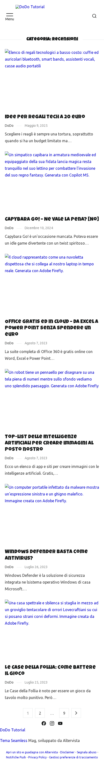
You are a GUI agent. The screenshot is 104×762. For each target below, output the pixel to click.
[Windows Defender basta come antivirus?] (52, 515)
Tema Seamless (13, 740)
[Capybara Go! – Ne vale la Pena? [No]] (52, 182)
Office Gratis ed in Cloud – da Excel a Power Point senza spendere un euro (51, 328)
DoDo (9, 125)
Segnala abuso (87, 752)
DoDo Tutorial (12, 730)
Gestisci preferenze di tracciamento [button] (73, 757)
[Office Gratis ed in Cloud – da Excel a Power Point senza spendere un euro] (52, 285)
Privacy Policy (37, 757)
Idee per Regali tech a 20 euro (45, 117)
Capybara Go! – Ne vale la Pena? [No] (52, 219)
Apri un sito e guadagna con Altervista (32, 752)
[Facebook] (44, 723)
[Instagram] (52, 723)
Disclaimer (67, 752)
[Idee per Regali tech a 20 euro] (52, 80)
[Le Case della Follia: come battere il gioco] (52, 631)
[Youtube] (60, 723)
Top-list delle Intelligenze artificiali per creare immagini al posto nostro (49, 443)
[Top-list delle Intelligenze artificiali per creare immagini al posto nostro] (52, 400)
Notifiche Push (16, 757)
